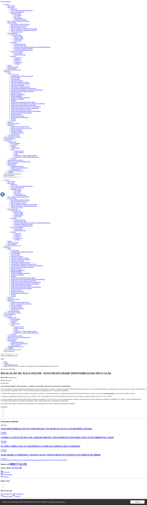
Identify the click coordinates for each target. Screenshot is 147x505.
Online (9, 73)
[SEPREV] (46, 460)
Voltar (2, 359)
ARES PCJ (17, 61)
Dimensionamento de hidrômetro (19, 117)
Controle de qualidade (20, 19)
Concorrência (14, 145)
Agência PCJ (17, 59)
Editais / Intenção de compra (15, 160)
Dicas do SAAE (15, 134)
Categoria (11, 364)
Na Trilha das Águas (19, 44)
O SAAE (6, 4)
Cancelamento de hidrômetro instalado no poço (23, 88)
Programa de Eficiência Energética (23, 48)
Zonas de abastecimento (17, 12)
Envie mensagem (6, 474)
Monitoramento (18, 18)
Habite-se (13, 119)
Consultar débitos (15, 77)
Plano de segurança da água (18, 27)
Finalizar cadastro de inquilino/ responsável (22, 91)
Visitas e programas (12, 33)
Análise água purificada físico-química (21, 109)
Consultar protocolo (16, 114)
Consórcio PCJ (18, 62)
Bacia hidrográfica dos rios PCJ (19, 25)
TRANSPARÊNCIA (10, 138)
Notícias (9, 65)
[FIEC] (55, 460)
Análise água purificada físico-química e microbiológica (26, 111)
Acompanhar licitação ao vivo (15, 171)
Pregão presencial (19, 152)
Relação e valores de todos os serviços (21, 128)
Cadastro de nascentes (17, 32)
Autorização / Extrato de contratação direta (18, 161)
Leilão (16, 154)
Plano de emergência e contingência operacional (24, 30)
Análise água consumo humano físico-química (23, 102)
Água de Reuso (18, 53)
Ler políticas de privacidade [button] (56, 502)
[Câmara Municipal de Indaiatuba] (29, 460)
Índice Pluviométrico (13, 67)
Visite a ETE (17, 41)
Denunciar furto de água (17, 116)
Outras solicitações (16, 169)
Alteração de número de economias (20, 83)
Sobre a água (10, 7)
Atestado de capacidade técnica (19, 167)
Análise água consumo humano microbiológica (23, 105)
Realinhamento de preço (17, 166)
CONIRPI (17, 64)
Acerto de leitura (15, 79)
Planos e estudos (11, 22)
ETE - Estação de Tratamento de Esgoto (18, 21)
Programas (14, 42)
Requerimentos (11, 164)
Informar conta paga (16, 93)
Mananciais (14, 9)
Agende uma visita (16, 35)
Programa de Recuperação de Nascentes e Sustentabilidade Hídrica (32, 47)
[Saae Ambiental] (5, 1)
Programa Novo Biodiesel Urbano (23, 50)
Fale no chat (5, 472)
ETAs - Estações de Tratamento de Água (22, 10)
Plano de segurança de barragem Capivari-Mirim (24, 28)
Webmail (16, 496)
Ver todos (13, 120)
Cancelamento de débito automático (20, 86)
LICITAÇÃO (7, 140)
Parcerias (13, 56)
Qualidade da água (16, 13)
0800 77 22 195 (18, 463)
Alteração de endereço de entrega (20, 82)
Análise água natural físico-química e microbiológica (25, 108)
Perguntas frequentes (16, 131)
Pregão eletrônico (15, 143)
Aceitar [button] (137, 502)
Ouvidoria (5, 477)
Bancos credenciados (16, 129)
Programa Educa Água (20, 45)
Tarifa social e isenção (13, 123)
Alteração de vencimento (17, 85)
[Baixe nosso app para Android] (6, 494)
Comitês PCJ (17, 57)
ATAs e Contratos (12, 163)
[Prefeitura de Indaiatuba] (9, 460)
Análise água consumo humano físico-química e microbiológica (28, 103)
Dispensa (13, 146)
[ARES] (63, 460)
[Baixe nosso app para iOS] (17, 494)
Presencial (10, 122)
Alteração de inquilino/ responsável (20, 97)
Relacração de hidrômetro (18, 94)
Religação (13, 100)
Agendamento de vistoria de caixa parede (22, 76)
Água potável (18, 15)
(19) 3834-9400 (16, 468)
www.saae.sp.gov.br (108, 393)
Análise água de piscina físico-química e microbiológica (26, 106)
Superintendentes (12, 68)
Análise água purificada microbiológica (21, 112)
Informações (10, 125)
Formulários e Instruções (17, 132)
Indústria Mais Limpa (20, 54)
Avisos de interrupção (13, 135)
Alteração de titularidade (17, 99)
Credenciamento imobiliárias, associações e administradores (27, 90)
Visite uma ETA (18, 39)
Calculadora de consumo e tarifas (20, 126)
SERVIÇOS (7, 71)
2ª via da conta (15, 74)
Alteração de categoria (17, 80)
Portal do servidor (7, 496)
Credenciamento (15, 148)
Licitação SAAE (11, 141)
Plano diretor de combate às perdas (20, 24)
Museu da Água (18, 36)
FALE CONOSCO (9, 175)
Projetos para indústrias (17, 51)
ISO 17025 (17, 16)
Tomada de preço (19, 151)
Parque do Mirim (18, 38)
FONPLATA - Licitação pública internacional (26, 157)
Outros (13, 149)
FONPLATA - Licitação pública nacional (25, 155)
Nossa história (11, 6)
